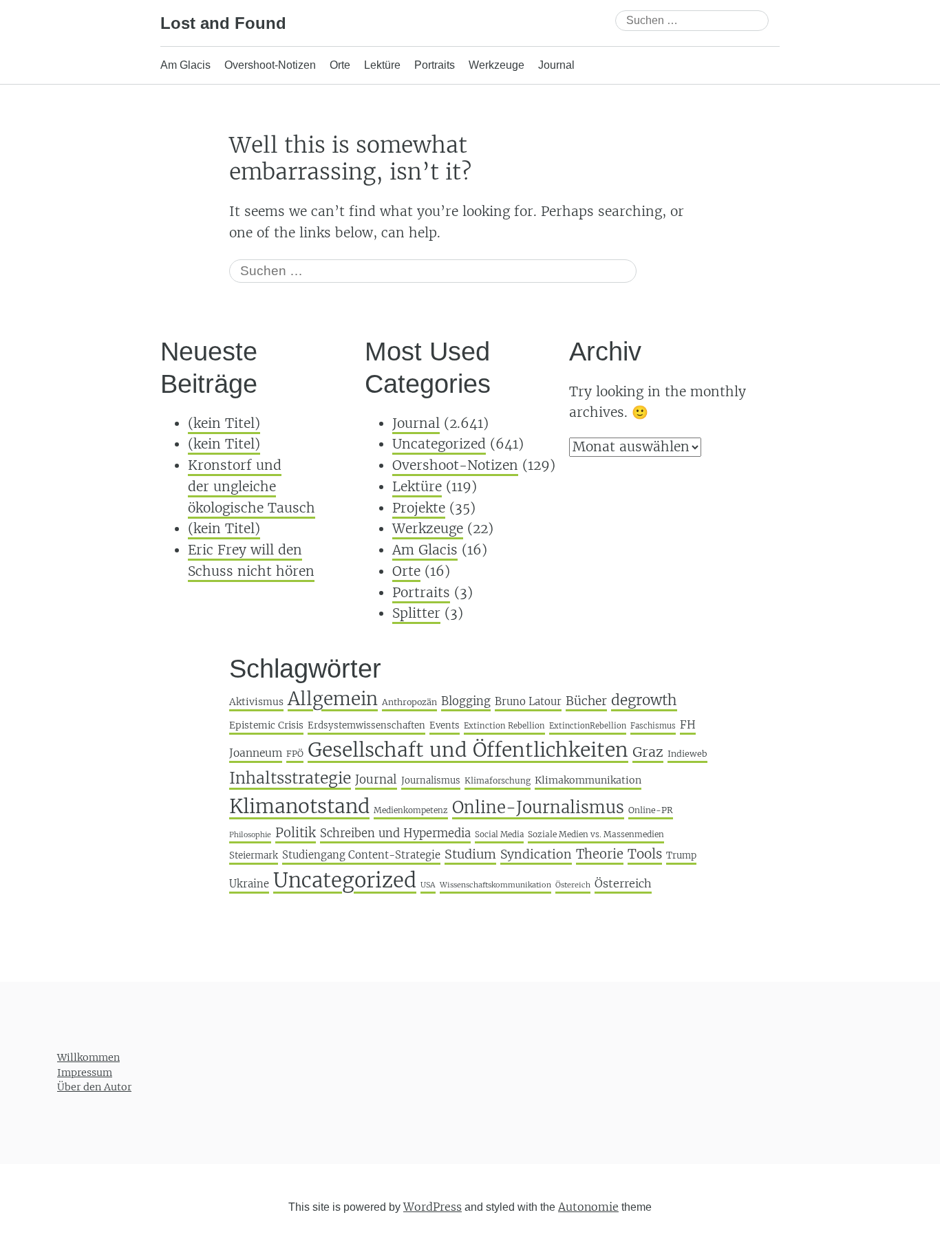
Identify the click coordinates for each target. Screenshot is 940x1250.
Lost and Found (223, 23)
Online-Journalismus (538, 807)
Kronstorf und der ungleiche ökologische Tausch (251, 486)
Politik (295, 833)
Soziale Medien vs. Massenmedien (596, 834)
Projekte (418, 507)
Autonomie (588, 1207)
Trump (681, 855)
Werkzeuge (496, 65)
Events (444, 725)
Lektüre (382, 65)
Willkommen (88, 1057)
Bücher (586, 701)
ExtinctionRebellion (587, 726)
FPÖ (294, 753)
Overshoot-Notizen (270, 65)
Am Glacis (185, 65)
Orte (340, 65)
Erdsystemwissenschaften (366, 725)
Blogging (466, 701)
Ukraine (249, 883)
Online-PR (650, 810)
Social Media (499, 834)
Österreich (623, 883)
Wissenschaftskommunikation (495, 885)
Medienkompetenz (411, 810)
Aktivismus (256, 702)
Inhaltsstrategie (290, 778)
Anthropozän (409, 702)
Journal (556, 65)
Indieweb (687, 753)
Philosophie (250, 834)
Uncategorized (439, 443)
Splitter (416, 613)
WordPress (432, 1207)
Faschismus (653, 726)
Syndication (536, 854)
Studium (470, 854)
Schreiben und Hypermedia (395, 833)
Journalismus (430, 780)
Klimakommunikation (588, 780)
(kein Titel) (224, 423)
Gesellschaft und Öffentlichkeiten (468, 749)
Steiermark (253, 855)
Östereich (572, 885)
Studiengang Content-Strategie (361, 854)
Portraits (434, 65)
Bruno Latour (528, 701)
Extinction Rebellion (504, 726)
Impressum (84, 1072)
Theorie (599, 854)
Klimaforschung (497, 780)
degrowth (644, 700)
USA (428, 885)
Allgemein (333, 698)
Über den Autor (94, 1087)
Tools (645, 853)
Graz (647, 752)
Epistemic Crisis (266, 725)
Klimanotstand (299, 806)
